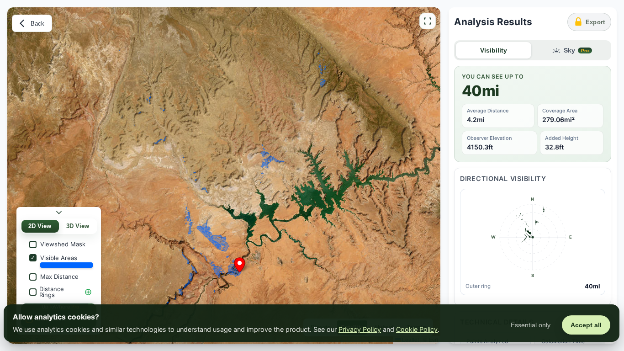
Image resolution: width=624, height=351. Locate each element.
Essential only (530, 325)
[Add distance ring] (88, 292)
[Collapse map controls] (59, 212)
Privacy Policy (359, 329)
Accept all (586, 325)
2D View (39, 226)
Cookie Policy (417, 329)
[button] (239, 263)
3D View (77, 226)
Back (37, 23)
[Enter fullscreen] (427, 21)
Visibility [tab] (493, 50)
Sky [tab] (576, 50)
